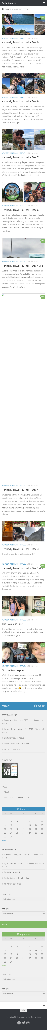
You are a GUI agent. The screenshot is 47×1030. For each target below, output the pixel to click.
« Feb (4, 840)
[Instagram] (43, 706)
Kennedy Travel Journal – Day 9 (20, 42)
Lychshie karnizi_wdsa (13, 729)
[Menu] (44, 3)
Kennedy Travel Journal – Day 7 (20, 157)
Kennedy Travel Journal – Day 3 (20, 549)
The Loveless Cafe (12, 624)
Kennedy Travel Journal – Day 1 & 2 (22, 568)
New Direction (23, 744)
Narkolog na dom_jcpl (12, 720)
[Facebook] (35, 706)
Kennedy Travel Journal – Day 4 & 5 (22, 265)
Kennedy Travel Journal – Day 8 (20, 101)
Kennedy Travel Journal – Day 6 (20, 210)
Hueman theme (36, 1017)
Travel (23, 38)
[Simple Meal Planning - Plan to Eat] (10, 778)
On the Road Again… (14, 670)
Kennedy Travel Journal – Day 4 (20, 489)
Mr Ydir (7, 749)
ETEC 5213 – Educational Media (16, 798)
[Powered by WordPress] (15, 1017)
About (21, 738)
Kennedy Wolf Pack (10, 38)
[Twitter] (39, 706)
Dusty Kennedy (9, 3)
